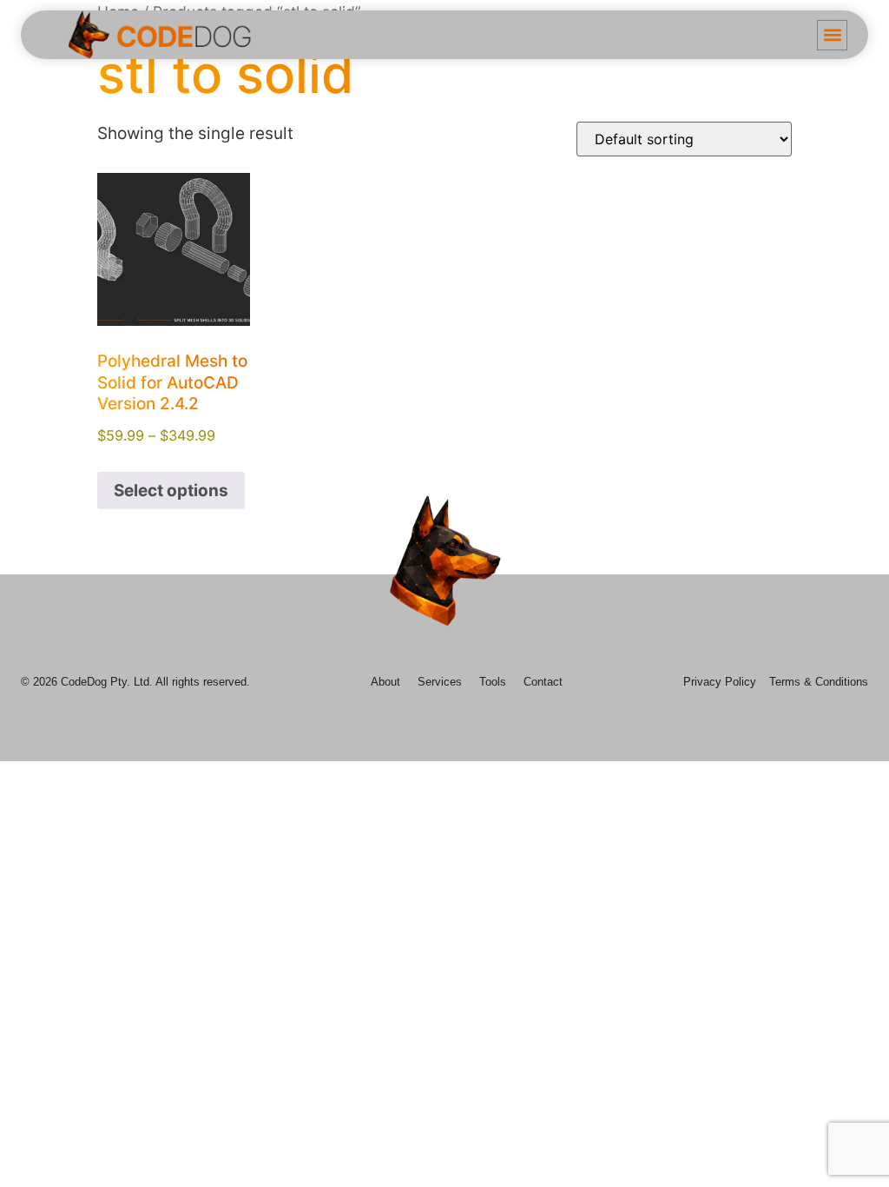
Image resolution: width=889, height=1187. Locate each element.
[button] (832, 35)
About (385, 681)
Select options (171, 491)
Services (440, 681)
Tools (492, 681)
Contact (543, 681)
